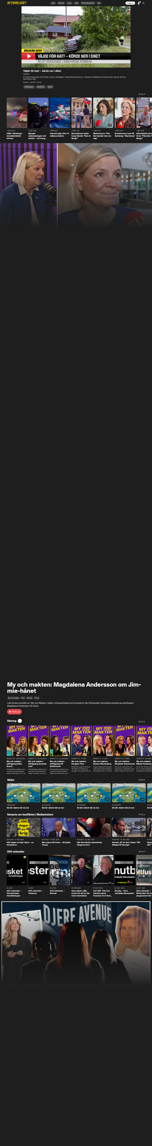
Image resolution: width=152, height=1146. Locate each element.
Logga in (130, 3)
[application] (76, 37)
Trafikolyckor (29, 87)
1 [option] (19, 721)
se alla (142, 94)
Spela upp (16, 712)
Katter (50, 87)
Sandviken (40, 87)
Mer (99, 3)
